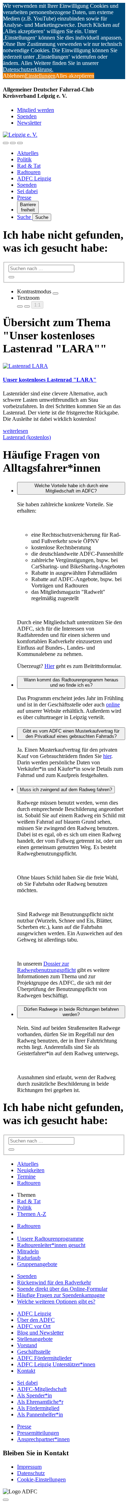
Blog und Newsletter (40, 1333)
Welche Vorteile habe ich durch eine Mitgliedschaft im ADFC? (71, 488)
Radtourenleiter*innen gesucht (51, 1245)
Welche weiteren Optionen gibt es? (56, 1302)
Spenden (27, 116)
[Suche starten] (11, 277)
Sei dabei (27, 191)
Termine (26, 1177)
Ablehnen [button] (14, 76)
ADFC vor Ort (33, 1326)
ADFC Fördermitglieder (44, 1358)
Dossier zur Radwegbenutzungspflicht (46, 967)
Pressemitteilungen (38, 1433)
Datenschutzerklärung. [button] (28, 69)
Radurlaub (29, 1258)
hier (107, 756)
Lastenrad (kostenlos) (27, 437)
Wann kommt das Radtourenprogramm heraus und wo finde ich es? (71, 682)
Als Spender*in (34, 1395)
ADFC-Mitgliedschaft (41, 1389)
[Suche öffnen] (13, 143)
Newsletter (29, 123)
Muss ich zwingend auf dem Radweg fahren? (66, 789)
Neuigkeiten (30, 1170)
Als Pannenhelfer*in (40, 1415)
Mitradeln (28, 1251)
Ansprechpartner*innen (43, 1439)
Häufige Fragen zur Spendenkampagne (61, 1295)
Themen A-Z (31, 1214)
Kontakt (26, 1371)
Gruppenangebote (37, 1264)
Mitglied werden (35, 110)
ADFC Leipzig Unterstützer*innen (56, 1364)
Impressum (29, 1467)
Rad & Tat (29, 166)
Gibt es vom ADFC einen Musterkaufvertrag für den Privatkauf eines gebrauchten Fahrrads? (71, 733)
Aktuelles (27, 153)
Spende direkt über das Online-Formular (62, 1289)
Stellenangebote (35, 1339)
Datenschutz (31, 1473)
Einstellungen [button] (40, 76)
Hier (49, 666)
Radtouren (29, 172)
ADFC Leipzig (34, 178)
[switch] (55, 293)
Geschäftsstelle (33, 1352)
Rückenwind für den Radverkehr (54, 1282)
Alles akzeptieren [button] (74, 76)
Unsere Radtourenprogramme (50, 1239)
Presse (24, 198)
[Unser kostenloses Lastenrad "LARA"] (25, 366)
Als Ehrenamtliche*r (40, 1402)
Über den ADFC (36, 1320)
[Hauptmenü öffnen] (20, 143)
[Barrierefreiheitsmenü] (6, 143)
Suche (24, 217)
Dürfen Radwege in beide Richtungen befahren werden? (71, 1012)
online (113, 705)
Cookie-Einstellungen (41, 1479)
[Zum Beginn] (6, 1500)
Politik (24, 159)
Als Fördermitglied (38, 1408)
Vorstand (27, 1345)
